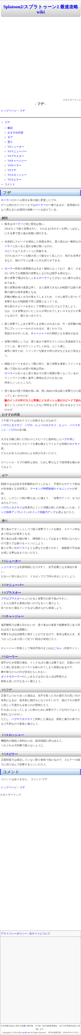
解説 (10, 128)
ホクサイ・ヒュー (56, 425)
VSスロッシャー (17, 175)
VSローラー (14, 165)
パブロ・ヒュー (34, 425)
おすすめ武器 (15, 132)
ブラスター (13, 592)
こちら (58, 648)
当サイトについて (39, 933)
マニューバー (15, 585)
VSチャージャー (17, 160)
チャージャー (39, 333)
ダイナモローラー (11, 676)
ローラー (6, 200)
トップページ (9, 110)
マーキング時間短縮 (42, 488)
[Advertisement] (40, 58)
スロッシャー (15, 735)
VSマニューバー (17, 151)
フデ (22, 110)
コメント (10, 184)
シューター (13, 561)
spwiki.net (26, 1032)
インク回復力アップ (44, 512)
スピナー (12, 754)
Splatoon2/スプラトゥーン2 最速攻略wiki (40, 9)
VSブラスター (16, 156)
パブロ (5, 425)
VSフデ (12, 170)
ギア (10, 137)
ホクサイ (16, 425)
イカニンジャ (64, 488)
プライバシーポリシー (14, 933)
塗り (10, 142)
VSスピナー (14, 179)
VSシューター (16, 146)
